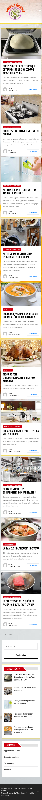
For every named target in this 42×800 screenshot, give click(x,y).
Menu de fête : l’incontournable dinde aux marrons (19, 377)
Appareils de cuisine (12, 751)
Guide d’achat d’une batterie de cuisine (21, 132)
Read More (33, 89)
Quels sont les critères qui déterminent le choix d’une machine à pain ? (19, 69)
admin (10, 88)
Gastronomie (9, 763)
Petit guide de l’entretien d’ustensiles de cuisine (17, 255)
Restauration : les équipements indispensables (19, 490)
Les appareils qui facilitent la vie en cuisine (21, 432)
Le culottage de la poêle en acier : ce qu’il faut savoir (18, 602)
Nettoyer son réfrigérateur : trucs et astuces (20, 191)
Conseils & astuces (11, 757)
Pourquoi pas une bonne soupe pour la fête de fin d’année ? (21, 315)
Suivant (12, 635)
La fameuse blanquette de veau (21, 548)
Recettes (7, 769)
